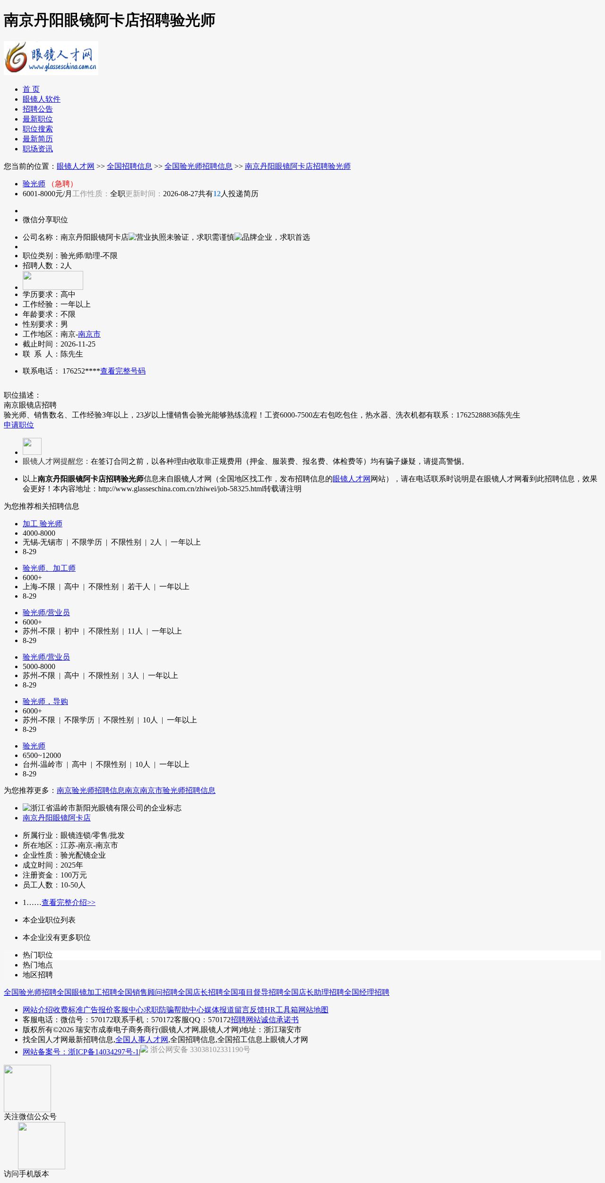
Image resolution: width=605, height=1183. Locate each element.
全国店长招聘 (200, 992)
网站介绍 (38, 1010)
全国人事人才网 (141, 1039)
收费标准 (68, 1010)
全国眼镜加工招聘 (87, 992)
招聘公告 (38, 109)
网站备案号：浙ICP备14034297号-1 (81, 1052)
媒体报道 (219, 1010)
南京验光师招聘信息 (91, 790)
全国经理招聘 (366, 992)
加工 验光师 (42, 524)
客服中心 (128, 1010)
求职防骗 (159, 1010)
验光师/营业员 (46, 613)
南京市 (89, 334)
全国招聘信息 (129, 166)
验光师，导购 (45, 701)
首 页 (31, 89)
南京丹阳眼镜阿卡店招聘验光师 (298, 166)
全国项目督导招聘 (253, 992)
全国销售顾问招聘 (147, 992)
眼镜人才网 (76, 166)
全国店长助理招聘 (314, 992)
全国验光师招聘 (30, 992)
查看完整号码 (123, 371)
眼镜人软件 (41, 99)
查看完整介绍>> (68, 902)
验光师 (34, 184)
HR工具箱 (281, 1010)
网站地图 (313, 1010)
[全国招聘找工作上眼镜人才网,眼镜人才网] (51, 71)
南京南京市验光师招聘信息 (170, 790)
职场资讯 (38, 149)
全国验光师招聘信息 (198, 166)
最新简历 (38, 139)
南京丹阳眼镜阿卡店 (57, 818)
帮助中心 (189, 1010)
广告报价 (98, 1010)
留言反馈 (249, 1010)
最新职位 (38, 119)
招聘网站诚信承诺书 (265, 1020)
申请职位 (19, 425)
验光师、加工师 (49, 568)
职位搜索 (38, 129)
